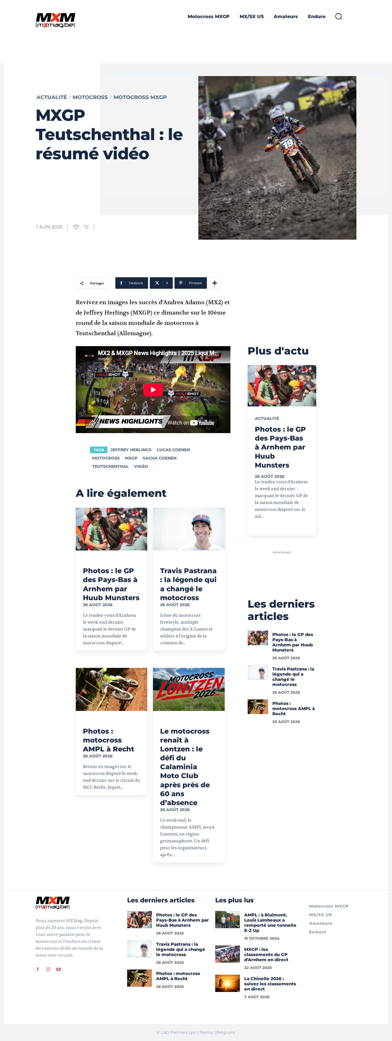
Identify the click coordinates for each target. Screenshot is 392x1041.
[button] (338, 16)
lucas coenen (173, 449)
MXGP (131, 458)
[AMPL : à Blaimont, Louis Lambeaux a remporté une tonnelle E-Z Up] (227, 919)
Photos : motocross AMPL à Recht (108, 740)
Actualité (51, 97)
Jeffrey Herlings (131, 449)
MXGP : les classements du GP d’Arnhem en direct (266, 954)
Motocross (90, 97)
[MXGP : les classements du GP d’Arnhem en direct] (227, 954)
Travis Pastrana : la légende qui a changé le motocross (293, 676)
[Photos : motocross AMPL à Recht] (111, 689)
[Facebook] (38, 969)
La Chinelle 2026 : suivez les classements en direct (270, 984)
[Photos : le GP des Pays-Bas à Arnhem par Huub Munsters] (111, 529)
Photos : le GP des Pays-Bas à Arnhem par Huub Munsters (280, 447)
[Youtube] (58, 969)
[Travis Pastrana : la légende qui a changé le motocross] (188, 529)
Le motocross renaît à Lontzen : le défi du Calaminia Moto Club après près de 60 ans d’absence (185, 767)
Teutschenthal (110, 466)
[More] (215, 283)
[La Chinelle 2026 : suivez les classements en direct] (227, 983)
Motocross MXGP (140, 97)
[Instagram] (48, 969)
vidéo (141, 466)
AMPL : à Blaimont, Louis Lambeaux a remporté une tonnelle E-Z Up (270, 922)
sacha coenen (159, 458)
